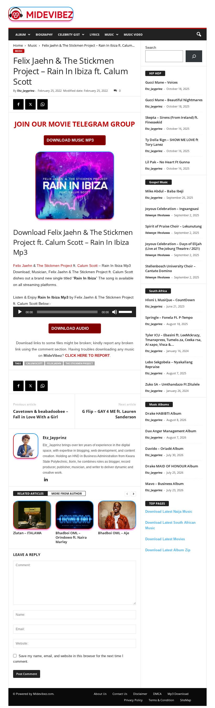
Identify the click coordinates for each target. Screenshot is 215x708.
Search (150, 48)
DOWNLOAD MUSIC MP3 (70, 140)
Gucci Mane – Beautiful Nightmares (173, 100)
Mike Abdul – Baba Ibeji (164, 191)
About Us (100, 694)
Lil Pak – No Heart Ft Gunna (167, 162)
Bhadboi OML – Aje (113, 533)
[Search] (194, 56)
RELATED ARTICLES (30, 493)
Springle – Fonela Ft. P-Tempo (169, 317)
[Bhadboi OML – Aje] (117, 515)
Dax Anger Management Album (170, 431)
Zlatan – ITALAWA (27, 533)
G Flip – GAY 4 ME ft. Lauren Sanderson (109, 414)
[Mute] (114, 312)
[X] (30, 104)
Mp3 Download (178, 694)
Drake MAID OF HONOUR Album (171, 466)
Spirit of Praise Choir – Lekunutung (173, 226)
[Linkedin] (46, 480)
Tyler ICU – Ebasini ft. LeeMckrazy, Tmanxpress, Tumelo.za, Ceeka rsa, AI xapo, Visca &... (173, 340)
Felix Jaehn (22, 265)
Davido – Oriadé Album (164, 448)
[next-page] (133, 493)
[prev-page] (127, 493)
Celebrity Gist (69, 34)
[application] (74, 312)
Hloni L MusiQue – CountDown (170, 300)
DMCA (157, 694)
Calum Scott (87, 265)
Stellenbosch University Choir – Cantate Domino (170, 268)
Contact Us (119, 694)
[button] (199, 34)
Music (109, 34)
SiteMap (185, 700)
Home (18, 45)
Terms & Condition (161, 700)
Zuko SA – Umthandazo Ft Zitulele (172, 384)
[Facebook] (18, 104)
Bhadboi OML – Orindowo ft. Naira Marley (71, 537)
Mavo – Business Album (164, 483)
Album (20, 34)
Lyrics (94, 34)
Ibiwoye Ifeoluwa (157, 215)
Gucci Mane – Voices (161, 82)
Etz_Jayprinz (25, 91)
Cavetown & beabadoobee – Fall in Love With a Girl (40, 414)
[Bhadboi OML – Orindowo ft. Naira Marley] (75, 515)
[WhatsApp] (42, 104)
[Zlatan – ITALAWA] (32, 515)
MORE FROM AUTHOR (66, 493)
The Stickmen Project (54, 265)
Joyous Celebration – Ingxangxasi (172, 208)
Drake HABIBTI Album (163, 413)
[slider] (126, 311)
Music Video (133, 34)
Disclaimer (140, 694)
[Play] (20, 312)
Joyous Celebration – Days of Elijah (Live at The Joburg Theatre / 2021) (173, 246)
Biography (44, 34)
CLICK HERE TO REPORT (87, 355)
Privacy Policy (133, 700)
